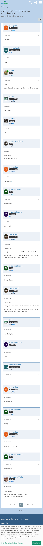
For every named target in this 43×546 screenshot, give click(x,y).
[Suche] (30, 2)
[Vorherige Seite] (11, 505)
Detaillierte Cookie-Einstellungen (12, 543)
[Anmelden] (35, 2)
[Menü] (40, 2)
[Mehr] (38, 36)
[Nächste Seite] (32, 505)
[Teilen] (40, 19)
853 (28, 505)
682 (21, 505)
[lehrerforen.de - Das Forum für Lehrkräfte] (5, 2)
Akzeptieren (36, 543)
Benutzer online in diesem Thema (15, 519)
